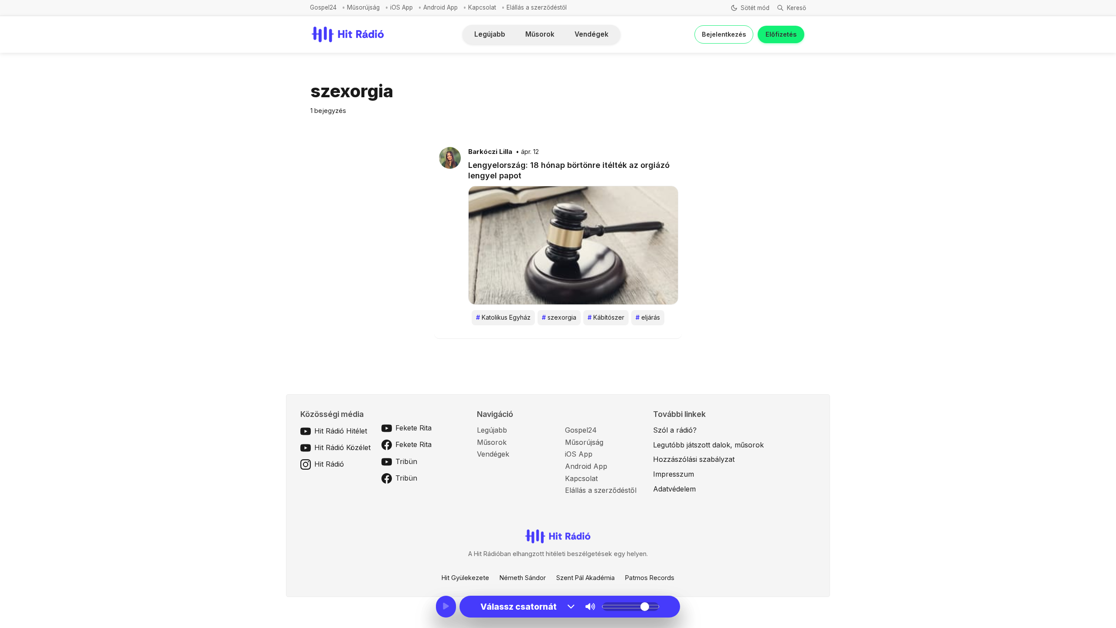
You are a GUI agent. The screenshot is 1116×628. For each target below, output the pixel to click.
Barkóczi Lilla (490, 152)
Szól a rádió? (675, 430)
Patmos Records (649, 577)
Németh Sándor (523, 577)
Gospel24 (323, 7)
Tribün (406, 461)
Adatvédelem (674, 489)
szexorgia (559, 317)
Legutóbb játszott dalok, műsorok (708, 444)
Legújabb (489, 34)
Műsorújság (363, 7)
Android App (440, 7)
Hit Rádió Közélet (342, 447)
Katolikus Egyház (503, 317)
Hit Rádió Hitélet (340, 431)
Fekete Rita (413, 427)
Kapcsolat (482, 7)
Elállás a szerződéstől (537, 7)
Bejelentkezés (724, 34)
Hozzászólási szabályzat (694, 459)
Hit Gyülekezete (465, 577)
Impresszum (673, 474)
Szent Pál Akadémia (585, 577)
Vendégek (592, 34)
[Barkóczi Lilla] (450, 157)
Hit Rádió (329, 464)
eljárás (648, 317)
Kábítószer (606, 317)
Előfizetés (781, 34)
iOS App (401, 7)
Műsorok (540, 34)
